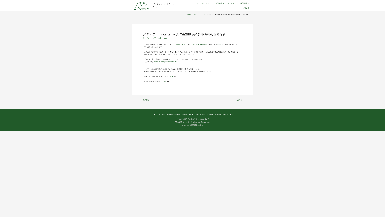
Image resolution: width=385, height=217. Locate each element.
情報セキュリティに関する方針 (193, 114)
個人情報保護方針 (173, 114)
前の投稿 (144, 100)
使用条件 (162, 114)
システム (146, 38)
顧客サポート (228, 114)
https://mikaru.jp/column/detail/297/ (166, 62)
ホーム (154, 114)
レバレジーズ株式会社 (199, 44)
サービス (231, 3)
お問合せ (246, 8)
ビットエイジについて (202, 3)
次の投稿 (240, 100)
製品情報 (219, 3)
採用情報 (243, 3)
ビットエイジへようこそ (164, 4)
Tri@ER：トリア (181, 44)
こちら (170, 76)
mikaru (219, 44)
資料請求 (218, 114)
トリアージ (155, 38)
